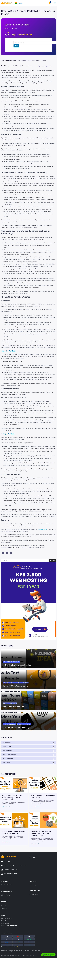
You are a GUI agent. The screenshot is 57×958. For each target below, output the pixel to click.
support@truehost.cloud (10, 873)
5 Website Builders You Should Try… (16, 728)
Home (2, 60)
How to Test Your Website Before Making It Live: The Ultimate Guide (12, 798)
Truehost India (42, 529)
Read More (5, 806)
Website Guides (23, 682)
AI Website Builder (9, 724)
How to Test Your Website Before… (16, 686)
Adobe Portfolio (9, 351)
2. (2, 351)
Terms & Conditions (6, 918)
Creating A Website (11, 60)
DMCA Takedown (5, 923)
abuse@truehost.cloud (11, 925)
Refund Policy (4, 921)
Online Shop (33, 885)
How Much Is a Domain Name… (15, 707)
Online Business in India (11, 661)
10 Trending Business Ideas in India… (17, 665)
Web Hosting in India (10, 703)
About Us (3, 905)
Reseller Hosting (34, 894)
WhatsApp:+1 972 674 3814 (10, 869)
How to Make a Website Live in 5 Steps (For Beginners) (13, 832)
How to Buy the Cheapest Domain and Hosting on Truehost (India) (41, 833)
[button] (18, 3)
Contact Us (4, 908)
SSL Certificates (5, 895)
